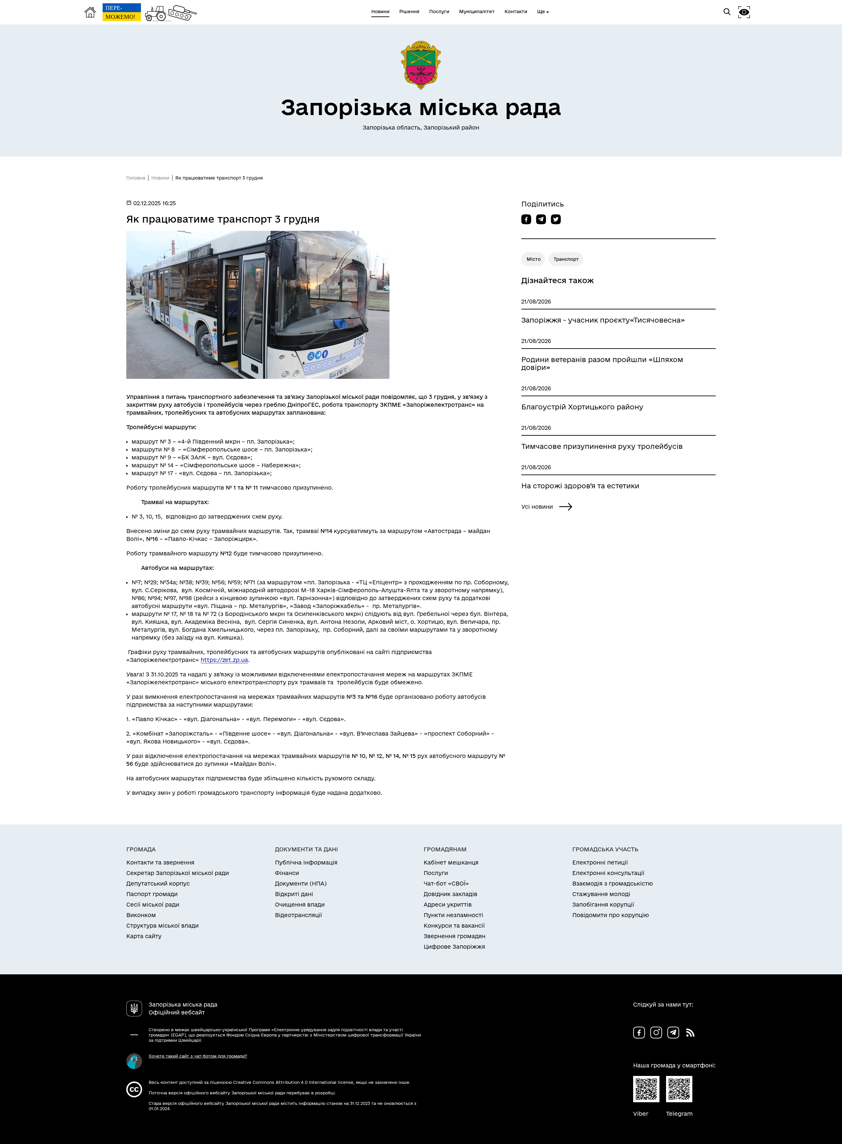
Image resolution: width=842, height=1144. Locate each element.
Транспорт (566, 259)
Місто (534, 259)
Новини (160, 178)
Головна (135, 178)
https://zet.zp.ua (224, 660)
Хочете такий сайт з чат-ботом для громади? (198, 1056)
